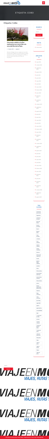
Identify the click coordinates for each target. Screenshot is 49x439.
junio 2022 (38, 156)
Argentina (38, 215)
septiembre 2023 (17, 388)
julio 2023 (38, 114)
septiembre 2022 (17, 408)
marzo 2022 (38, 165)
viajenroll (17, 49)
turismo (37, 319)
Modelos (37, 386)
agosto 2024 (39, 72)
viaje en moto (37, 343)
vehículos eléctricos (38, 334)
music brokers (38, 392)
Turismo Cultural (38, 322)
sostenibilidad (39, 310)
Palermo (38, 290)
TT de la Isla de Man (38, 316)
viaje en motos (37, 347)
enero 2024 (38, 92)
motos (37, 283)
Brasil (37, 228)
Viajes (37, 350)
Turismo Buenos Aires (40, 397)
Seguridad (38, 396)
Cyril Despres (38, 242)
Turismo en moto (38, 331)
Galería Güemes (38, 245)
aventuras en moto (38, 218)
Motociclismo (39, 280)
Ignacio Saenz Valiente (38, 262)
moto (37, 387)
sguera (37, 305)
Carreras (37, 366)
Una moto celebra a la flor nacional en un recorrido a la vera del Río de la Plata (16, 44)
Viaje (37, 340)
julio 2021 (38, 178)
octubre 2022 (39, 143)
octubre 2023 (39, 104)
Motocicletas (39, 270)
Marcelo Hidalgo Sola (40, 382)
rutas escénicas (38, 297)
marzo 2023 (38, 126)
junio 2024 (38, 78)
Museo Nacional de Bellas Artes (38, 287)
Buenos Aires (37, 232)
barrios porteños (38, 226)
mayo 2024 (38, 81)
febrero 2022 (39, 168)
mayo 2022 (38, 159)
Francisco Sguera (39, 376)
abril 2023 (38, 123)
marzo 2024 (38, 86)
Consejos (37, 368)
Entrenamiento (39, 371)
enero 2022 (38, 171)
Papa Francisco (38, 294)
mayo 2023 (38, 120)
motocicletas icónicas (39, 278)
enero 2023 (38, 132)
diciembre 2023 (38, 96)
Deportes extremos (39, 370)
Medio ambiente (39, 384)
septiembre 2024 (17, 368)
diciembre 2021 (38, 175)
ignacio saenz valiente (40, 381)
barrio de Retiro (38, 222)
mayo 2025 (38, 62)
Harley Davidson (38, 249)
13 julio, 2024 (11, 49)
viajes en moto (38, 353)
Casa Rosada (37, 236)
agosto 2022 (39, 150)
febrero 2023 (39, 129)
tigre (37, 313)
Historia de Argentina (38, 255)
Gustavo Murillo (39, 377)
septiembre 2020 (17, 431)
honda (37, 258)
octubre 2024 (39, 64)
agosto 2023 (39, 111)
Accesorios (38, 365)
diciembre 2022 (38, 136)
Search (39, 35)
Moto (37, 268)
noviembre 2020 (17, 428)
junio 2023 (38, 117)
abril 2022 (38, 162)
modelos (38, 265)
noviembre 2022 (17, 405)
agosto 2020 (39, 197)
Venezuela (38, 337)
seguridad (38, 303)
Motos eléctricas (39, 391)
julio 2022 (38, 153)
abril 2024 (38, 84)
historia (38, 252)
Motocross (38, 389)
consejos (38, 238)
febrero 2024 (39, 89)
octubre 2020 (39, 189)
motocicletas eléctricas (39, 274)
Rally (37, 394)
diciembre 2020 (38, 182)
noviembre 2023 (17, 385)
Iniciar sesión (39, 47)
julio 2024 (38, 75)
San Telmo (38, 300)
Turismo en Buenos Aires (38, 326)
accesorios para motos (38, 212)
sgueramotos (39, 308)
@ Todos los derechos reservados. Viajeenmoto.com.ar (20, 437)
